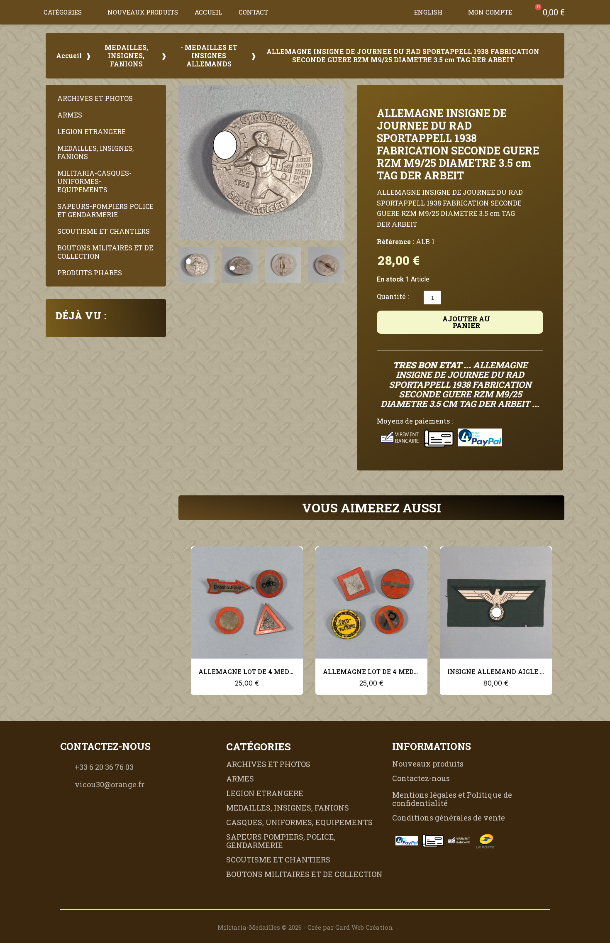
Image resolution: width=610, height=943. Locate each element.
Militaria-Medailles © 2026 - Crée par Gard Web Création (305, 927)
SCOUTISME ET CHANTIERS (103, 231)
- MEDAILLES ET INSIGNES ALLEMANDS (209, 55)
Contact (253, 12)
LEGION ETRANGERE (91, 131)
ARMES (69, 114)
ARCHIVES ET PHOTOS (95, 98)
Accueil (208, 12)
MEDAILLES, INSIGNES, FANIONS (126, 55)
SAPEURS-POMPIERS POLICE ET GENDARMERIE (105, 210)
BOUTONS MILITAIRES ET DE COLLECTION (105, 251)
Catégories (63, 12)
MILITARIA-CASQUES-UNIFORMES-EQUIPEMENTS (94, 181)
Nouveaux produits (142, 12)
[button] (397, 12)
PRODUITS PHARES (89, 272)
